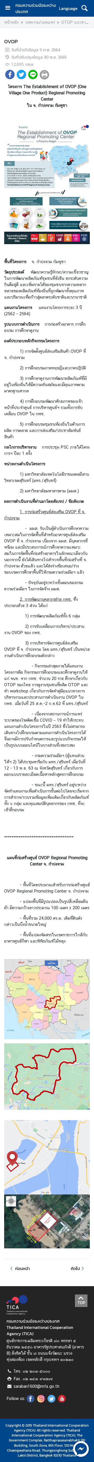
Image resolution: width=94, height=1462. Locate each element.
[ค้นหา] (84, 8)
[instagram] (41, 1401)
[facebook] (30, 1401)
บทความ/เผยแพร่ (40, 22)
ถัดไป (75, 1268)
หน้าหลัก (11, 22)
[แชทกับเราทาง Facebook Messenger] (80, 1448)
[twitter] (51, 1401)
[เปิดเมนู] (9, 8)
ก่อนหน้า (22, 1268)
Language (68, 8)
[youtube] (62, 1401)
